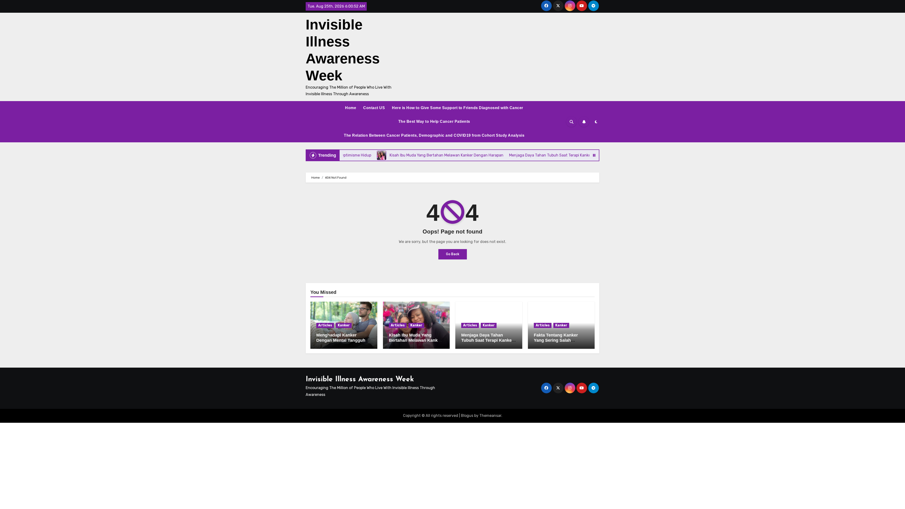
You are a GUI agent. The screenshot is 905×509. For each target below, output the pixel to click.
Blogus (467, 415)
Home (350, 108)
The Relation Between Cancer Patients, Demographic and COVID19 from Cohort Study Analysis (434, 135)
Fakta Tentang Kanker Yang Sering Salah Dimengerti (556, 340)
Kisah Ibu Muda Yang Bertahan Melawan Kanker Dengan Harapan (415, 340)
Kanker (344, 325)
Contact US (374, 108)
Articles (325, 325)
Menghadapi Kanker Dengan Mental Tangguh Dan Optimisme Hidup (340, 340)
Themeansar (490, 415)
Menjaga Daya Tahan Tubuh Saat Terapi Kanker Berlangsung (487, 340)
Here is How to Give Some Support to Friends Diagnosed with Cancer (457, 108)
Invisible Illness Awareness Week (360, 379)
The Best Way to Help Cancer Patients (434, 121)
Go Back (452, 254)
